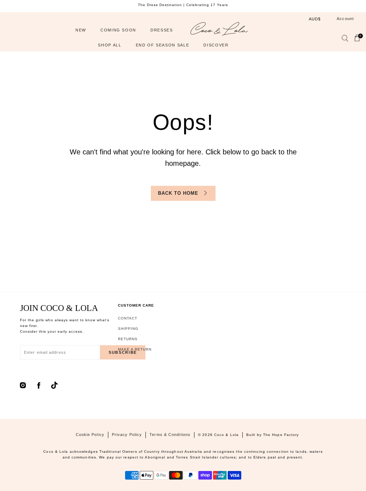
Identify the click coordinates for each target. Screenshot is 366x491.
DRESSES (161, 30)
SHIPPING (128, 329)
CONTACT (127, 318)
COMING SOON (118, 30)
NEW (80, 30)
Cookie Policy (90, 434)
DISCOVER (215, 45)
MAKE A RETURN (135, 349)
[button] (344, 39)
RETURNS (128, 339)
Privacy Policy (127, 434)
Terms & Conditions (170, 434)
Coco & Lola (226, 435)
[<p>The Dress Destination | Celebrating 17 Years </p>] (183, 5)
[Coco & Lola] (219, 30)
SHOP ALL (109, 45)
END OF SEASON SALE (162, 45)
